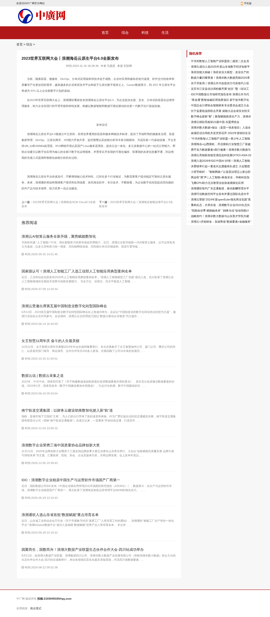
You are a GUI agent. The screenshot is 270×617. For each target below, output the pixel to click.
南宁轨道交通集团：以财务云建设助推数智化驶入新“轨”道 (67, 410)
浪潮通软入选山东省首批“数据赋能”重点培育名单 (60, 515)
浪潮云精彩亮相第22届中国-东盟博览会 (215, 122)
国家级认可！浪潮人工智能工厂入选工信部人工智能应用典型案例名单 (77, 271)
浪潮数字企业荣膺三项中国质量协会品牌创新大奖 (61, 445)
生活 (165, 33)
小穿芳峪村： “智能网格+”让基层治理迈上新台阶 (221, 171)
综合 (125, 33)
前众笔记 (35, 608)
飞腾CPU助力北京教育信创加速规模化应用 (217, 182)
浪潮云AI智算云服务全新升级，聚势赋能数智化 (59, 236)
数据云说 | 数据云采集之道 (43, 376)
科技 (145, 33)
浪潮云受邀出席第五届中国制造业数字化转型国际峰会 (64, 306)
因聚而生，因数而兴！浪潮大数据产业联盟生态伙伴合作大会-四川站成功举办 (83, 550)
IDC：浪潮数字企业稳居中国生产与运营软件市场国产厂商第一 (71, 480)
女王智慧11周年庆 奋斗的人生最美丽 (50, 341)
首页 (105, 33)
